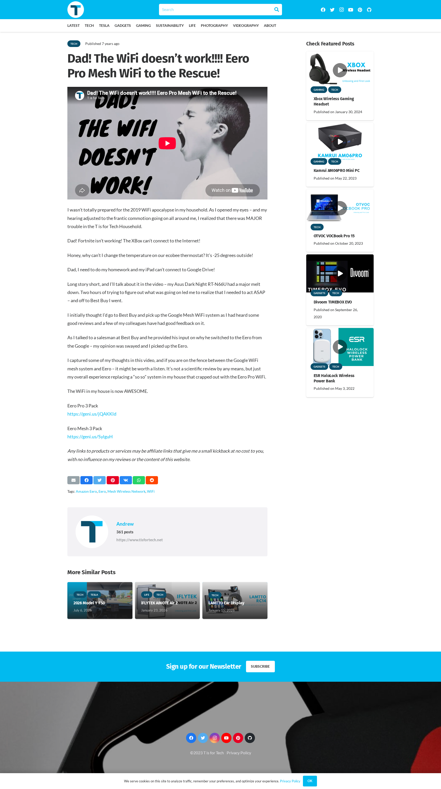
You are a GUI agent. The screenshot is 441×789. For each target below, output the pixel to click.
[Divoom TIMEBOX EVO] (340, 257)
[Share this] (86, 480)
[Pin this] (113, 480)
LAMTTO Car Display (226, 602)
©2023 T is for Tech (207, 752)
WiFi (151, 491)
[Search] (276, 9)
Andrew (125, 524)
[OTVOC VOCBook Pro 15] (340, 192)
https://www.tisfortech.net (139, 539)
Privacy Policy (239, 752)
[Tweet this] (99, 480)
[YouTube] (350, 9)
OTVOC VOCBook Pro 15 (334, 235)
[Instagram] (341, 9)
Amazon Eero (86, 491)
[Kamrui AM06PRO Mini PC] (340, 126)
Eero (102, 491)
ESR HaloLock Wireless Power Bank (334, 378)
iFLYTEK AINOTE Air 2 (159, 602)
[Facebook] (323, 9)
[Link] (75, 9)
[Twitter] (332, 9)
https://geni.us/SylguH (90, 436)
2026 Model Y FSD (89, 602)
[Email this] (73, 480)
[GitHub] (369, 9)
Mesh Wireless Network (126, 491)
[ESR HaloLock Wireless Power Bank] (340, 331)
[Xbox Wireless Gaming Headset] (340, 54)
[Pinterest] (359, 9)
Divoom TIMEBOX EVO (333, 302)
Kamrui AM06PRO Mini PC (337, 170)
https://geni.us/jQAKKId (91, 414)
